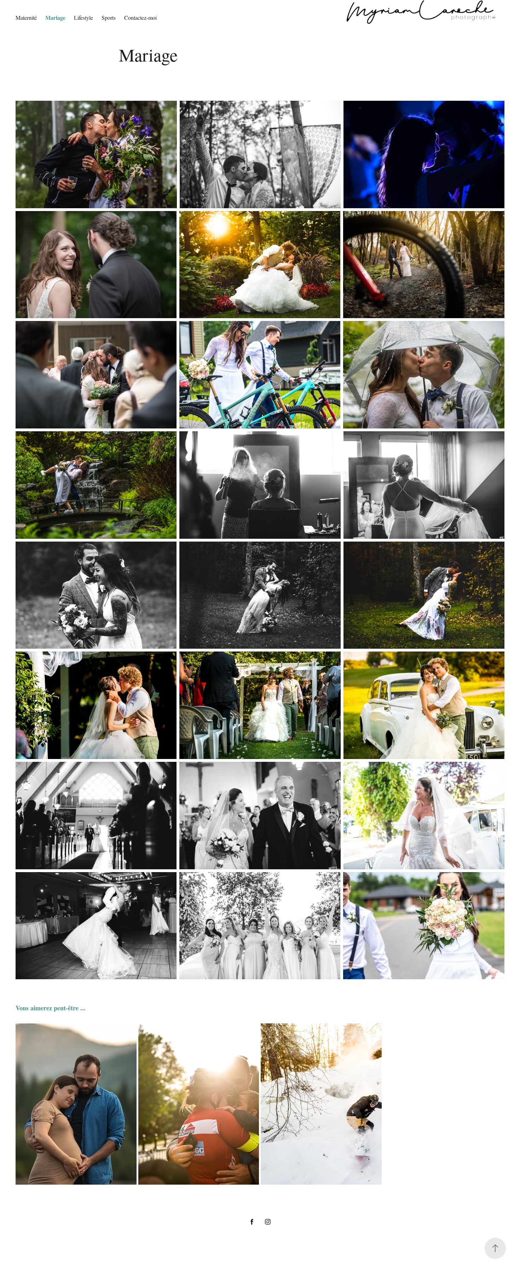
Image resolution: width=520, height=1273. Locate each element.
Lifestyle (83, 17)
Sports (109, 17)
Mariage (55, 17)
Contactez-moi (140, 17)
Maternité (26, 17)
